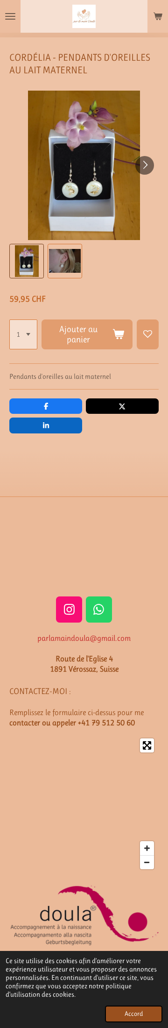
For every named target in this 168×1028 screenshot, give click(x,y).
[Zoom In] (147, 848)
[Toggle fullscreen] (147, 745)
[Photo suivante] (144, 165)
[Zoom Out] (147, 862)
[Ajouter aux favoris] (148, 334)
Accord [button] (134, 1013)
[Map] (84, 804)
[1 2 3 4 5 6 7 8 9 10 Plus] (23, 334)
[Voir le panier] (157, 16)
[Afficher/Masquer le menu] (10, 16)
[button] (26, 261)
